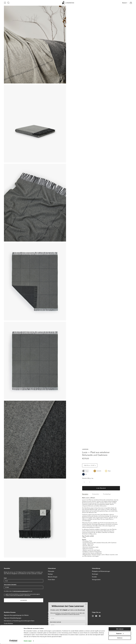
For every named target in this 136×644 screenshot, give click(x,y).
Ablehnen (119, 638)
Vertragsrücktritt (96, 579)
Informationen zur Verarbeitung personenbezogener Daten (19, 621)
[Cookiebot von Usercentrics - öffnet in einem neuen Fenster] (13, 641)
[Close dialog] (86, 604)
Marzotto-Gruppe (52, 577)
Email (5, 578)
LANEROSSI (85, 449)
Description (85, 494)
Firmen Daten (51, 579)
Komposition (95, 494)
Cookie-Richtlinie (8, 623)
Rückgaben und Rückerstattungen (101, 571)
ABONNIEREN (23, 600)
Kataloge (50, 574)
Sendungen (95, 574)
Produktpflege (107, 494)
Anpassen (119, 633)
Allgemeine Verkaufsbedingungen (12, 618)
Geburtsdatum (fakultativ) (10, 584)
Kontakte (94, 577)
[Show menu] (5, 3)
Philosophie (51, 571)
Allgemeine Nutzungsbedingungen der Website (16, 615)
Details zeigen (28, 641)
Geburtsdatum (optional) (55, 622)
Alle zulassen (119, 629)
